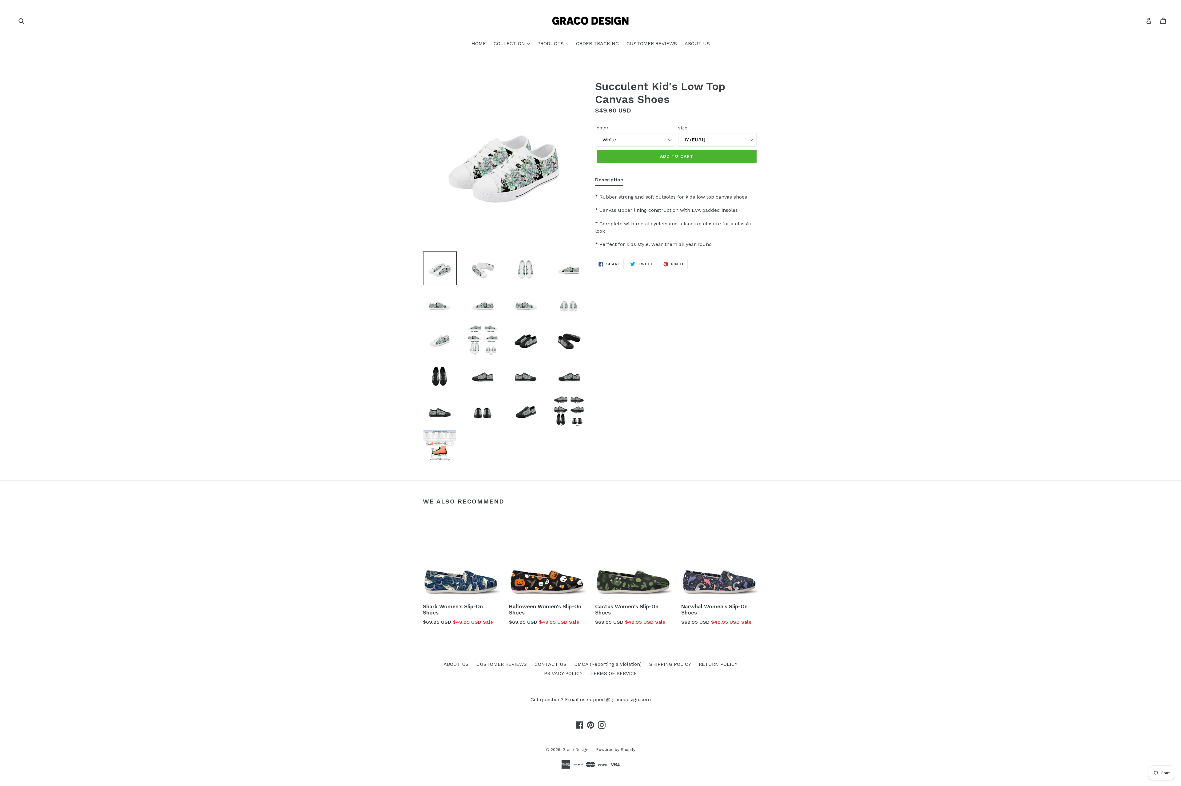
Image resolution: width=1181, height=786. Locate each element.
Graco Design (575, 749)
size (682, 128)
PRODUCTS (551, 43)
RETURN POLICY (718, 664)
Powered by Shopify (615, 749)
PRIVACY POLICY (563, 673)
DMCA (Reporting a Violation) (608, 664)
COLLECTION (510, 43)
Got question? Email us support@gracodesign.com (591, 699)
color (603, 128)
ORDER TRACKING (597, 43)
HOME (478, 43)
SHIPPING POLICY (670, 664)
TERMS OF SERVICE (613, 673)
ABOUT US (697, 43)
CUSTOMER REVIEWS (651, 43)
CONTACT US (551, 664)
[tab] (609, 181)
